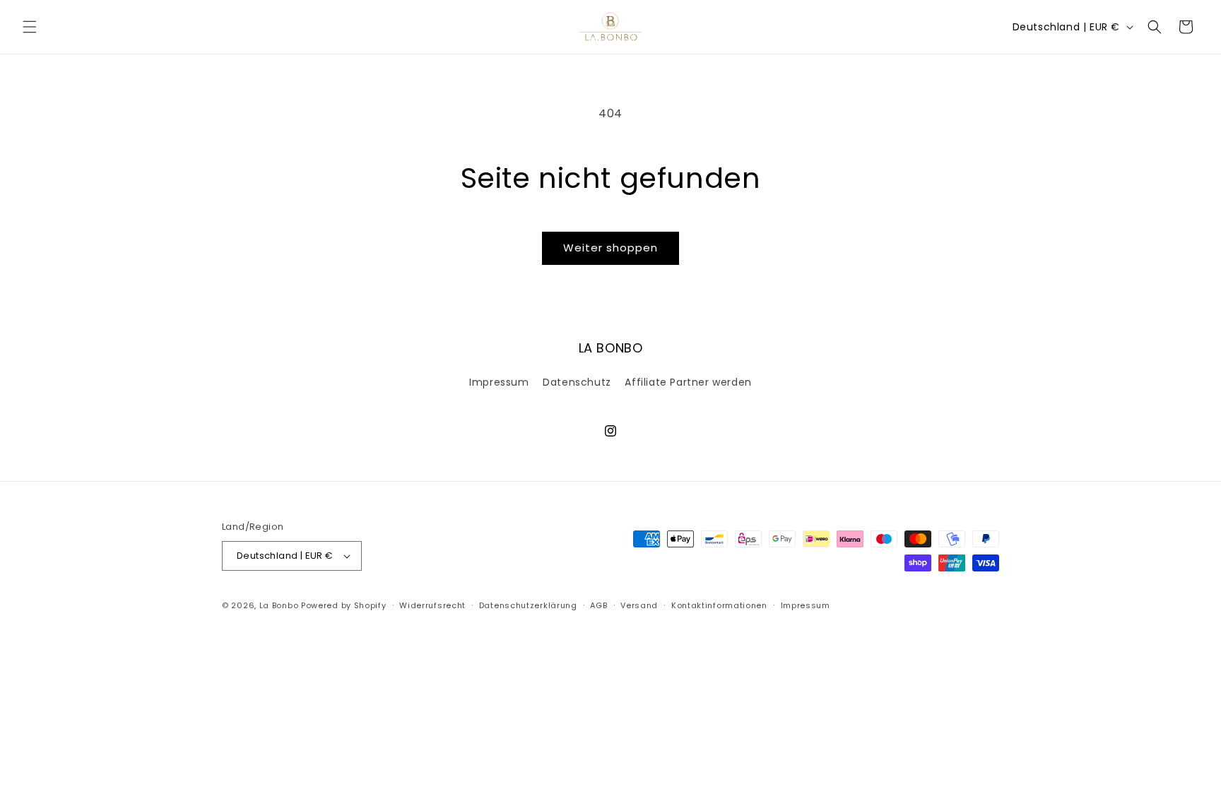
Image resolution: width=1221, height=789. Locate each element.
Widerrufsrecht (432, 605)
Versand (639, 605)
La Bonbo (279, 605)
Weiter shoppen (610, 247)
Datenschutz (577, 382)
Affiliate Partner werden (688, 382)
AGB (598, 605)
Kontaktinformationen (719, 605)
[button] (29, 26)
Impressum (499, 382)
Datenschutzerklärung (528, 605)
